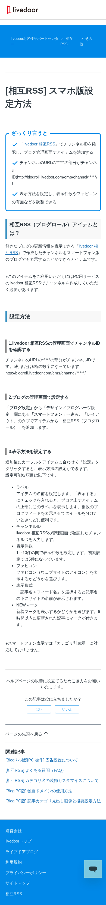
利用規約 (13, 862)
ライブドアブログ (21, 851)
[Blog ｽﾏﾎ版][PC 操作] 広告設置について (41, 760)
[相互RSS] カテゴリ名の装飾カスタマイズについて (52, 780)
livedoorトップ (18, 841)
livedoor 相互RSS (39, 144)
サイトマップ (17, 883)
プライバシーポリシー (25, 872)
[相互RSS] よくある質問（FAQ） (35, 770)
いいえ (67, 709)
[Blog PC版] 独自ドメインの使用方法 (38, 790)
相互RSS (13, 893)
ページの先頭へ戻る (24, 734)
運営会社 (13, 830)
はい (39, 709)
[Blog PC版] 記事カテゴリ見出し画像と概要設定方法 (53, 801)
